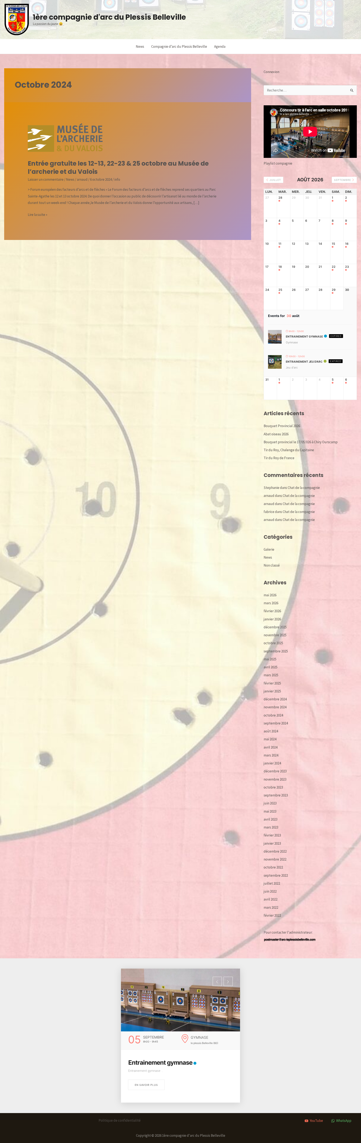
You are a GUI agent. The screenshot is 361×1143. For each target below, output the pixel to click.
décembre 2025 (275, 627)
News (140, 46)
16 (346, 243)
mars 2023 (271, 827)
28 (280, 197)
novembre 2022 (275, 859)
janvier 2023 (272, 843)
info (117, 179)
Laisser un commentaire (46, 179)
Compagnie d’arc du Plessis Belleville (179, 46)
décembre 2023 (275, 771)
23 (347, 266)
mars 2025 (271, 675)
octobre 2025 (273, 643)
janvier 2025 (272, 691)
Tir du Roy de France (279, 458)
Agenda (219, 46)
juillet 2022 (272, 883)
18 (280, 266)
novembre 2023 (275, 779)
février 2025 (272, 683)
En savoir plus (146, 1084)
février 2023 (272, 835)
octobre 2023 (273, 787)
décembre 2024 (275, 699)
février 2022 (272, 915)
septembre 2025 (276, 651)
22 (334, 266)
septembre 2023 (276, 795)
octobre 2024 (273, 715)
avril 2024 (270, 747)
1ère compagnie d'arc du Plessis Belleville (109, 17)
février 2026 (272, 611)
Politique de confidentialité (120, 1120)
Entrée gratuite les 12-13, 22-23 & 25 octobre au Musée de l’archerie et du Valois (118, 167)
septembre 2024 (276, 723)
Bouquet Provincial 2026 (282, 426)
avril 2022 (270, 899)
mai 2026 (270, 595)
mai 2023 (270, 811)
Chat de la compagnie (304, 487)
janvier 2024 (272, 763)
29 (334, 289)
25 (280, 289)
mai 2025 (270, 659)
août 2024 (271, 731)
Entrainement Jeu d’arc (304, 361)
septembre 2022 (276, 875)
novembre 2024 (275, 707)
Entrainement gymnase (304, 336)
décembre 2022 (275, 851)
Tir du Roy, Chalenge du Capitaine (289, 450)
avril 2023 (270, 819)
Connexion (271, 72)
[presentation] (217, 981)
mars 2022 (271, 907)
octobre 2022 (273, 867)
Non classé (272, 565)
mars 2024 (271, 755)
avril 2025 (270, 667)
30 (347, 289)
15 (333, 243)
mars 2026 (271, 603)
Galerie (269, 549)
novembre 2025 (275, 635)
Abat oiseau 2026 (276, 434)
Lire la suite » (37, 215)
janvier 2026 (272, 619)
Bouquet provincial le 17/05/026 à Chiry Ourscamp (301, 442)
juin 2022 (270, 891)
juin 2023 (270, 803)
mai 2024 (270, 739)
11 (279, 243)
